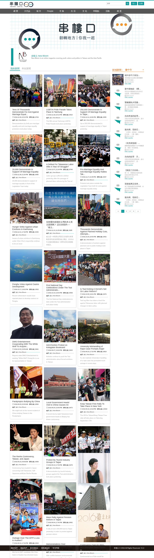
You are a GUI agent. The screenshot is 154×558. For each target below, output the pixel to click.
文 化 (84, 11)
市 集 (61, 11)
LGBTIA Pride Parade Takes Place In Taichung (59, 111)
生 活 (73, 11)
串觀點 (96, 11)
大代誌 (27, 11)
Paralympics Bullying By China (26, 401)
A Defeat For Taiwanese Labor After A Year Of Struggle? (60, 165)
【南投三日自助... (132, 170)
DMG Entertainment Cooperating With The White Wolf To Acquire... (25, 344)
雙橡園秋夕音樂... (132, 102)
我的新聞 (15, 68)
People (50, 11)
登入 (134, 3)
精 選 (119, 11)
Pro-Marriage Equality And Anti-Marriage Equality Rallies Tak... (93, 171)
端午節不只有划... (132, 75)
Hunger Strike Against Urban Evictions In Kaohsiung (25, 228)
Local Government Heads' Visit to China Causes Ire (58, 403)
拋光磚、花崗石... (132, 130)
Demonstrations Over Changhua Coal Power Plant (59, 545)
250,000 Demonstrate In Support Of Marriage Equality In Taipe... (93, 112)
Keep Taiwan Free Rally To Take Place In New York (92, 405)
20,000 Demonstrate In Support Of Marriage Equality (25, 170)
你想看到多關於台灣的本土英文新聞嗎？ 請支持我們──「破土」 (59, 225)
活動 (108, 11)
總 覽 (15, 11)
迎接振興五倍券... (132, 184)
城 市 (38, 11)
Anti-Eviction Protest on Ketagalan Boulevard (56, 346)
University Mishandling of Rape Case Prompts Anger (92, 347)
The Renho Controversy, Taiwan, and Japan (23, 457)
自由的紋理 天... (132, 157)
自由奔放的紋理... (132, 116)
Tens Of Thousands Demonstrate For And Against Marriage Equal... (25, 112)
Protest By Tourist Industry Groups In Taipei (58, 461)
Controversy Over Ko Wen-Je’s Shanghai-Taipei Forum (92, 546)
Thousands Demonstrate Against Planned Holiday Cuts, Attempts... (94, 231)
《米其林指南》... (132, 143)
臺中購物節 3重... (133, 89)
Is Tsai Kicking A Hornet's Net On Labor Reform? (93, 290)
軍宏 (129, 84)
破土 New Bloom (21, 120)
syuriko (130, 97)
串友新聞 (26, 68)
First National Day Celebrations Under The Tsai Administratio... (59, 287)
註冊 (141, 3)
